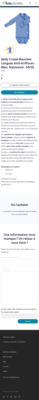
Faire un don (7, 357)
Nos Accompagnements (11, 377)
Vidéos (5, 371)
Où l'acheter (19, 92)
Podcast (5, 366)
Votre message (5, 269)
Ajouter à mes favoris (21, 85)
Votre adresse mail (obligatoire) (10, 257)
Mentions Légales (9, 337)
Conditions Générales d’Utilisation (14, 342)
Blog (4, 362)
